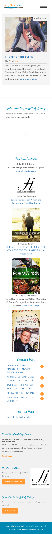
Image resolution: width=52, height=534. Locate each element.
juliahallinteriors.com (26, 171)
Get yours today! (30, 306)
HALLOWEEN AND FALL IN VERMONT (20, 399)
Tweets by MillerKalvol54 (18, 417)
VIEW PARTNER (12, 482)
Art (16, 61)
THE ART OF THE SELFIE (19, 57)
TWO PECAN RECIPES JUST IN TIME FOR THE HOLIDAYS (21, 387)
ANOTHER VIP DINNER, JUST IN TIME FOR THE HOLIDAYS (21, 379)
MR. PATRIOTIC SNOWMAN (20, 393)
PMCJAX (40, 529)
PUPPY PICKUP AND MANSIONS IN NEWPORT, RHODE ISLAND (20, 369)
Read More (7, 456)
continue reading (28, 79)
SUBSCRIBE (10, 511)
